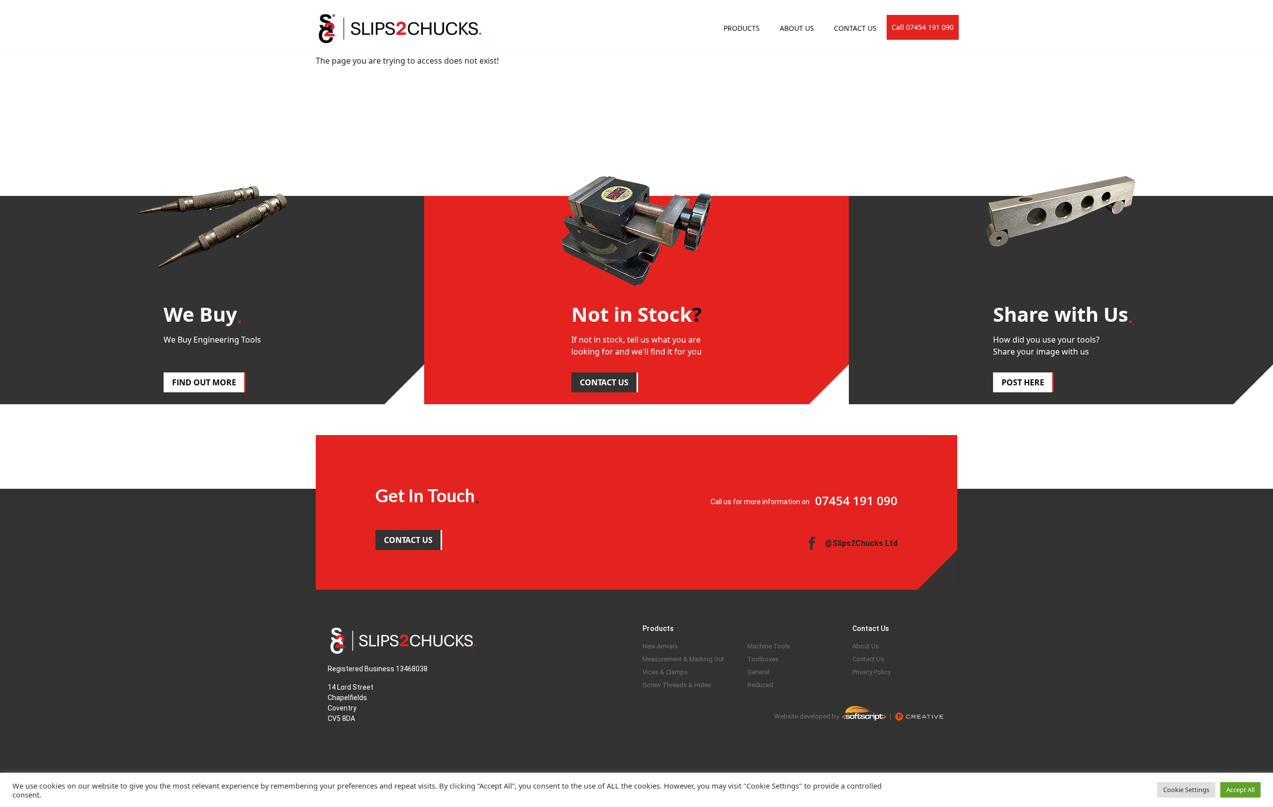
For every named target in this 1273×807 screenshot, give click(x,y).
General (758, 672)
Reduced (760, 685)
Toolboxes (763, 659)
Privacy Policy (871, 672)
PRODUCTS (742, 28)
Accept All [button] (1240, 789)
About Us (865, 646)
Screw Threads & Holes (676, 685)
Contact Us (868, 659)
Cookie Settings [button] (1186, 789)
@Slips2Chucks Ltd (861, 543)
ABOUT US (797, 28)
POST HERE (1022, 382)
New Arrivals (660, 646)
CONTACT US (855, 28)
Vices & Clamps (665, 672)
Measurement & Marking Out (683, 659)
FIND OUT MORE (204, 382)
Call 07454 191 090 (923, 27)
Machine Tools (768, 646)
